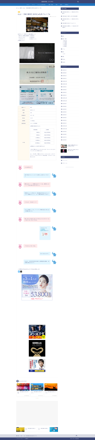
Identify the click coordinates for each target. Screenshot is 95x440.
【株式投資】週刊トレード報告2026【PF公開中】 (70, 13)
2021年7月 (64, 137)
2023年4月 (64, 86)
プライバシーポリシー (20, 438)
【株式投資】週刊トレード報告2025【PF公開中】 (70, 20)
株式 (61, 4)
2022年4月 (64, 114)
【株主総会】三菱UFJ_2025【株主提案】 (70, 16)
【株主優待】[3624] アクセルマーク (69, 23)
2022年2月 (64, 120)
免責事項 (26, 438)
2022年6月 (64, 109)
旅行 (57, 4)
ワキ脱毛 (65, 43)
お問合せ (66, 4)
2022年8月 (64, 106)
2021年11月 (64, 125)
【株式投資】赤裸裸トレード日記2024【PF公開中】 (70, 27)
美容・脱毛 (51, 4)
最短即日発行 (43, 230)
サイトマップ (64, 160)
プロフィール (64, 163)
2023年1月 (64, 95)
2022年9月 (64, 103)
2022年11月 (64, 100)
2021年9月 (64, 131)
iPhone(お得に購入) (41, 4)
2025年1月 (64, 75)
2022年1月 (64, 123)
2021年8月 (64, 134)
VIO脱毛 (65, 46)
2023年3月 (64, 89)
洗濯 (63, 56)
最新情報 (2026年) (47, 1)
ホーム (28, 4)
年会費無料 (43, 229)
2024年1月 (64, 78)
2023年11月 (64, 81)
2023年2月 (64, 92)
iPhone (63, 59)
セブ (64, 53)
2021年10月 (64, 128)
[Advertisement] (37, 313)
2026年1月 (64, 70)
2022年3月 (64, 117)
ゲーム (33, 4)
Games (63, 62)
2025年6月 (64, 72)
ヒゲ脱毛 (65, 42)
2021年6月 (64, 139)
